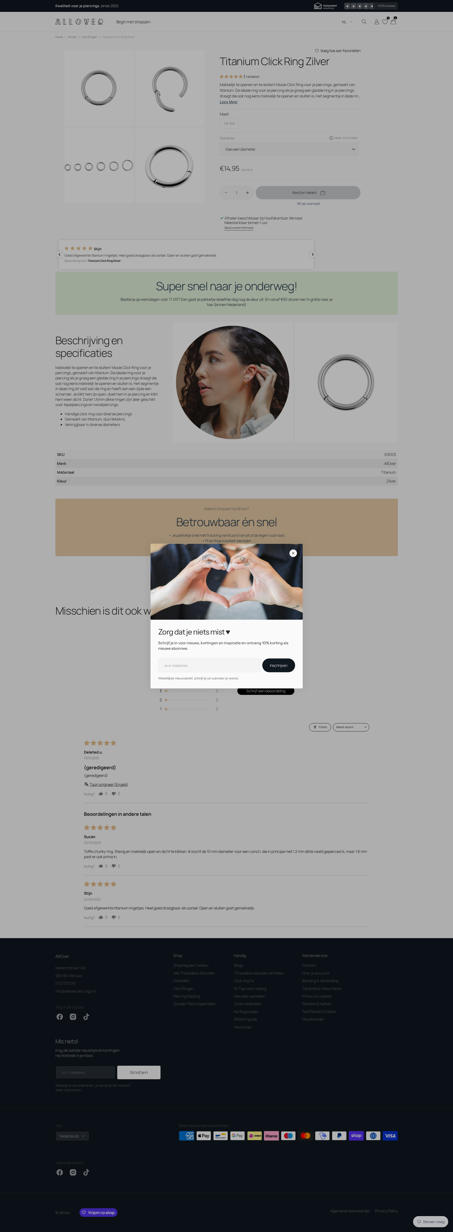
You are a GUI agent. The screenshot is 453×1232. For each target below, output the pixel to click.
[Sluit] (293, 553)
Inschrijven (278, 665)
